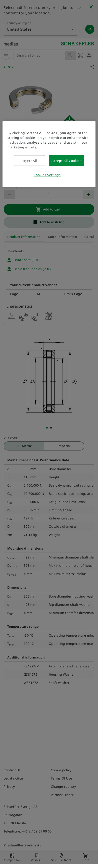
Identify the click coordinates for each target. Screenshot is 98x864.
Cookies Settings (47, 174)
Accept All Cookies (66, 160)
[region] (49, 154)
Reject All (29, 160)
